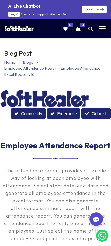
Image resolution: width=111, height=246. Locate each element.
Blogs (28, 62)
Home (10, 62)
